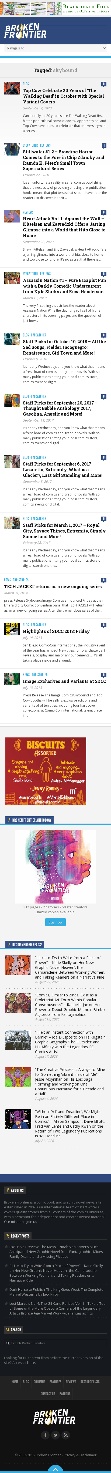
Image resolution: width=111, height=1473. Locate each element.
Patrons (65, 1393)
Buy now (55, 922)
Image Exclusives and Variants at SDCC (64, 681)
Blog (26, 84)
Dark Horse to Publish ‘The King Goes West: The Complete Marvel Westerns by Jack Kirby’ (56, 1292)
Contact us (48, 1393)
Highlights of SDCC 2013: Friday (56, 631)
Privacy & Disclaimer (80, 1454)
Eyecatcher (30, 145)
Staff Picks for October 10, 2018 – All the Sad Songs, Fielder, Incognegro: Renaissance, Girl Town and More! (64, 347)
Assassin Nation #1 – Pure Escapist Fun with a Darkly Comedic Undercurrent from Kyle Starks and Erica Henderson (64, 285)
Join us (31, 1221)
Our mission (14, 1221)
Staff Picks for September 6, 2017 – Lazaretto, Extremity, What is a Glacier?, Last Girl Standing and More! (62, 469)
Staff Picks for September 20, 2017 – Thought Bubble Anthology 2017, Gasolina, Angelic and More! (60, 408)
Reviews (45, 145)
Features (55, 1381)
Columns (39, 1381)
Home (15, 1381)
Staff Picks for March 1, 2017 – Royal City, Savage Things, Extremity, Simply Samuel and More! (64, 530)
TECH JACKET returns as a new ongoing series (53, 586)
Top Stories (21, 580)
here (31, 1362)
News (7, 580)
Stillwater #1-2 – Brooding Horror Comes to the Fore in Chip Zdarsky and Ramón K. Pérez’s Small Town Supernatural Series (63, 160)
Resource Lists (90, 1381)
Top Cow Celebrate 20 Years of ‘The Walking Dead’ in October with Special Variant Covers (63, 96)
